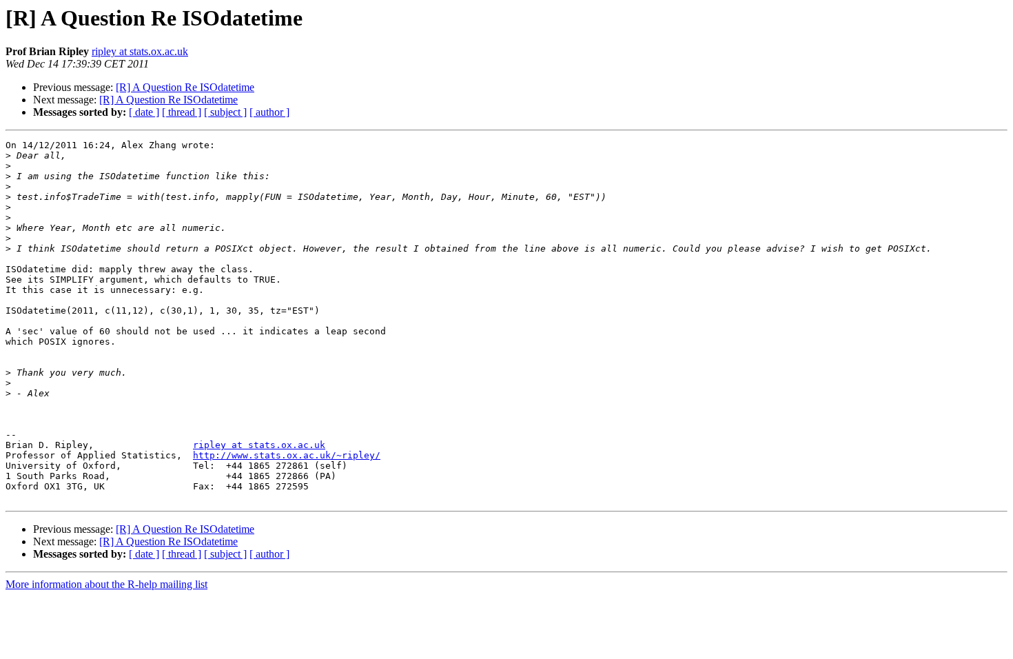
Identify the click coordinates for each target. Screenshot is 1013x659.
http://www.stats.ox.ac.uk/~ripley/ (286, 455)
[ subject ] (225, 112)
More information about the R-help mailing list (106, 584)
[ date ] (144, 112)
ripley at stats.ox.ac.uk (140, 51)
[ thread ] (181, 112)
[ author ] (269, 112)
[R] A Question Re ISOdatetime (185, 87)
